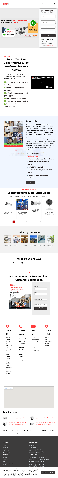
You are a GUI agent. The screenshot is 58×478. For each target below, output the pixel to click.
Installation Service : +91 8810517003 (39, 459)
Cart (4, 461)
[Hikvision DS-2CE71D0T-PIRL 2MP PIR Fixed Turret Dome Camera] (5, 424)
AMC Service (6, 451)
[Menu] (54, 4)
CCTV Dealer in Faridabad (30, 430)
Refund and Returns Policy (36, 451)
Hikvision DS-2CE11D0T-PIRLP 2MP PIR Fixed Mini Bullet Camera (45, 423)
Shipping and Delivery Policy (36, 452)
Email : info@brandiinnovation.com (38, 465)
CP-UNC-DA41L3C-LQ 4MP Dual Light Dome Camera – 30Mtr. (44, 418)
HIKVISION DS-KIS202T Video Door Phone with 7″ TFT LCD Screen (18, 418)
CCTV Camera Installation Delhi (10, 430)
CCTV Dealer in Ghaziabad (48, 430)
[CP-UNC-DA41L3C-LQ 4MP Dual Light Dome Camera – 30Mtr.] (32, 418)
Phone (36, 292)
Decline (52, 472)
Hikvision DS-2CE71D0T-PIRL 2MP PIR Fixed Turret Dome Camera (18, 423)
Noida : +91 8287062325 (36, 463)
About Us (5, 447)
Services (5, 457)
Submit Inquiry (41, 308)
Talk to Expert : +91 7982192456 (38, 457)
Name (36, 286)
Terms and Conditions (35, 449)
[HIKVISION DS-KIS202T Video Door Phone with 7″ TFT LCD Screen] (5, 418)
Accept (44, 472)
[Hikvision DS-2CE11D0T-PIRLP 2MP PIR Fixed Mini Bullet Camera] (32, 424)
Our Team (5, 465)
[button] (10, 296)
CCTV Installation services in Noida (46, 433)
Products (5, 459)
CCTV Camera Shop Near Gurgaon (11, 433)
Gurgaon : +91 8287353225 (36, 461)
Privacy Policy (6, 452)
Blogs (4, 449)
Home (4, 445)
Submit (48, 35)
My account (32, 445)
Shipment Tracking (8, 463)
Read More (50, 45)
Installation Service (33, 156)
